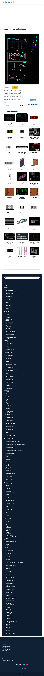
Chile (7, 394)
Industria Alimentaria (9, 417)
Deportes (6, 340)
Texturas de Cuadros (9, 613)
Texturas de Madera (9, 619)
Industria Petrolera (9, 420)
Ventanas (7, 308)
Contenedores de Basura (10, 473)
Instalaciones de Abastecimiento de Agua (13, 441)
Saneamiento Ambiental (10, 434)
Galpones (7, 573)
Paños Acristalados (9, 301)
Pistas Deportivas (9, 350)
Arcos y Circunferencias (10, 376)
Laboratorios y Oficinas (10, 503)
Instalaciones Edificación (8, 438)
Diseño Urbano (7, 390)
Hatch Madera (8, 607)
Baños (7, 523)
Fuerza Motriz (8, 405)
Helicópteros (8, 465)
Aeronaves (8, 456)
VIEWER (15, 87)
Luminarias (8, 406)
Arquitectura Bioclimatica (10, 560)
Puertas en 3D (8, 305)
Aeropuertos (8, 557)
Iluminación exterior (9, 474)
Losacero (7, 601)
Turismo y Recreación (10, 580)
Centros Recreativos (9, 567)
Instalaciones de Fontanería (11, 447)
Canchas (7, 341)
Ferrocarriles (8, 464)
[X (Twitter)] (22, 268)
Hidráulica (7, 432)
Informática (8, 499)
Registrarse (4, 644)
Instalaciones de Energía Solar (11, 446)
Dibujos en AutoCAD (8, 375)
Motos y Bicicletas (9, 467)
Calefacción (8, 325)
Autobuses (8, 458)
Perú (6, 402)
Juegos (7, 502)
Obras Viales (6, 539)
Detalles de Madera (9, 363)
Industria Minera (9, 418)
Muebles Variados (9, 509)
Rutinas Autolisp (9, 387)
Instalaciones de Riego (10, 334)
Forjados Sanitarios (9, 370)
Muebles (5, 482)
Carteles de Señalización (10, 586)
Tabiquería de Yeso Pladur (10, 604)
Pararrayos (8, 408)
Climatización (6, 320)
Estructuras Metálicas (10, 367)
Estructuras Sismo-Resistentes (11, 369)
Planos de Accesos (9, 319)
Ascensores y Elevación (10, 440)
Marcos (7, 298)
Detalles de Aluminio (9, 293)
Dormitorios (8, 486)
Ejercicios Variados (9, 381)
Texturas (5, 606)
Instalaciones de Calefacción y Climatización (14, 443)
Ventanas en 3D (8, 310)
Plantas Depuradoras (11, 435)
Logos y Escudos (9, 588)
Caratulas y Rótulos (9, 379)
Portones (7, 302)
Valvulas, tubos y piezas (10, 426)
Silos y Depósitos (9, 338)
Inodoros (7, 530)
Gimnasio (7, 347)
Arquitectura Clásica (9, 483)
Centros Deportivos (9, 343)
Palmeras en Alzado (9, 631)
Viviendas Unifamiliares (10, 583)
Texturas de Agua (9, 610)
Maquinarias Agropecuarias (11, 337)
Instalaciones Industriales (10, 421)
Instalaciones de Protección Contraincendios (14, 450)
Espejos (7, 526)
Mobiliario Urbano (7, 468)
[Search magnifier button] (38, 277)
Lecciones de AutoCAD (10, 382)
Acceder (36, 104)
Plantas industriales (9, 579)
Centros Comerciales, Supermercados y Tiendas (14, 562)
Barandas (9, 316)
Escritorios (8, 494)
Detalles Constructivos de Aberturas (12, 291)
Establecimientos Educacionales (12, 569)
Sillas (7, 514)
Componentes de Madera (10, 290)
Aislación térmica (9, 323)
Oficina (7, 512)
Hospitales (8, 574)
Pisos (7, 373)
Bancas (7, 471)
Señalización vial (9, 545)
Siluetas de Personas (9, 554)
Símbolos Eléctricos (9, 411)
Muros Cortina (8, 299)
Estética (7, 497)
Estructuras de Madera (10, 598)
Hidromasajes (8, 527)
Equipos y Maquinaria (8, 414)
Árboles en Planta (9, 627)
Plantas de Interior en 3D (10, 633)
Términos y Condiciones (6, 649)
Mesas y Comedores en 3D (10, 508)
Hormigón (7, 372)
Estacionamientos (9, 571)
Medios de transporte (8, 455)
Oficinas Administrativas (10, 577)
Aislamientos (8, 353)
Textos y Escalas (9, 388)
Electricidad (6, 403)
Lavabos (7, 532)
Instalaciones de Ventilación (11, 452)
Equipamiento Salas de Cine (11, 492)
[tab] (7, 87)
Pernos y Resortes (9, 384)
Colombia (7, 396)
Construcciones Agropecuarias (9, 329)
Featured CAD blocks (22, 668)
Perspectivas (8, 385)
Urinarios (7, 538)
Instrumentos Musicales (10, 500)
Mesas (7, 506)
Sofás (7, 517)
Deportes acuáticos (9, 344)
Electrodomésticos (9, 491)
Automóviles (8, 459)
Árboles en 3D (8, 624)
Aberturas (6, 287)
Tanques (7, 424)
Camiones (7, 462)
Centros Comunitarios (10, 563)
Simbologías (6, 585)
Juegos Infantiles (9, 476)
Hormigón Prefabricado (10, 600)
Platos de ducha (9, 533)
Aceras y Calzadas (9, 470)
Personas (6, 547)
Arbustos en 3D (8, 628)
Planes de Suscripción (6, 646)
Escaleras (7, 314)
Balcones (7, 289)
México (7, 400)
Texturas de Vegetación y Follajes (12, 621)
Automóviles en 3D (9, 461)
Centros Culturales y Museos (11, 565)
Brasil (7, 393)
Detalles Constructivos (8, 352)
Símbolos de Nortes (9, 591)
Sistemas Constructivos (8, 594)
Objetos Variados (9, 511)
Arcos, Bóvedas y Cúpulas (10, 378)
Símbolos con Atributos (10, 589)
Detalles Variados (9, 366)
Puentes (7, 542)
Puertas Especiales (9, 307)
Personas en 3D (8, 551)
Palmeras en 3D (8, 630)
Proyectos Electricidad (10, 409)
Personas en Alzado (9, 553)
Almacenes (8, 559)
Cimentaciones (8, 358)
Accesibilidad (6, 311)
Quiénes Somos (5, 647)
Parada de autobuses (9, 477)
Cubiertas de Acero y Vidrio (11, 597)
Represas (7, 544)
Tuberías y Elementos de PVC (11, 536)
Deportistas (8, 548)
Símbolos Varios (9, 592)
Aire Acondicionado (9, 322)
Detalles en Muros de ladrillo (11, 364)
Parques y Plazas (9, 479)
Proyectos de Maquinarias (10, 423)
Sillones (7, 515)
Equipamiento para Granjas (11, 332)
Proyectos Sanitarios (9, 535)
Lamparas (7, 505)
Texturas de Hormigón (10, 616)
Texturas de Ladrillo (9, 618)
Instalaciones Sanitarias (10, 453)
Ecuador (7, 397)
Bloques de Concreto (9, 355)
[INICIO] (4, 26)
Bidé (6, 524)
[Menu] (41, 2)
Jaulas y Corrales (9, 335)
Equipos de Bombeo (9, 415)
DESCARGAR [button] (33, 100)
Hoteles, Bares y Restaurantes (11, 576)
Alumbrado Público (9, 429)
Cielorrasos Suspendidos (10, 356)
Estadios (7, 346)
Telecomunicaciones (9, 437)
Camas (8, 488)
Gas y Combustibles (9, 430)
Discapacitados (8, 313)
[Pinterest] (34, 268)
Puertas (7, 304)
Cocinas (7, 485)
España (7, 399)
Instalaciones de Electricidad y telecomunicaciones (15, 444)
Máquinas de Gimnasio (10, 349)
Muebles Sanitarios (7, 518)
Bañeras (7, 521)
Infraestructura (7, 428)
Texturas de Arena (9, 612)
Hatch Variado (8, 609)
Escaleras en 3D (9, 317)
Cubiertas (7, 361)
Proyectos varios (7, 556)
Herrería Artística (9, 296)
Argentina (7, 391)
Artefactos (7, 520)
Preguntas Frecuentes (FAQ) (7, 660)
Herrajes (7, 295)
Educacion (7, 489)
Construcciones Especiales (10, 331)
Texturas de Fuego (9, 615)
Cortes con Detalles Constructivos (12, 359)
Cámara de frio (8, 326)
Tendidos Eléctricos (9, 412)
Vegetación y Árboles (8, 622)
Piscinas (7, 480)
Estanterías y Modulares (10, 495)
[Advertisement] (22, 14)
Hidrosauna (8, 529)
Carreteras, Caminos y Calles (11, 541)
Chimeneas (8, 328)
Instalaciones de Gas (9, 449)
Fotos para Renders (9, 550)
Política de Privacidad (6, 650)
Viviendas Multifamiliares (10, 582)
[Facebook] (10, 268)
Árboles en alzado (9, 625)
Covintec (7, 595)
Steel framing (8, 603)
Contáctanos (4, 658)
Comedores (8, 568)
